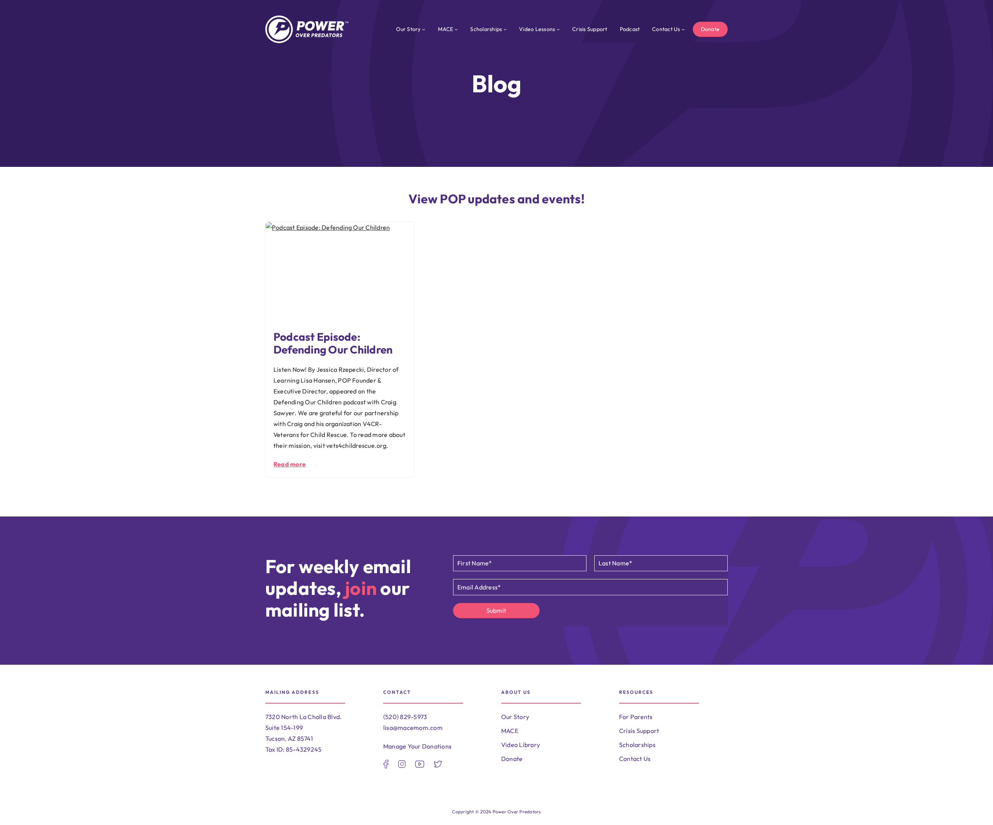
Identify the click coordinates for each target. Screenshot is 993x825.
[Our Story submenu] (423, 29)
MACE (509, 731)
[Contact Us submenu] (683, 29)
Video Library (520, 745)
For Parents (636, 717)
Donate (710, 29)
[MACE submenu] (456, 29)
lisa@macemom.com (413, 727)
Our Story (515, 717)
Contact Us (634, 759)
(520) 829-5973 (405, 717)
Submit (496, 610)
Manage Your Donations (417, 746)
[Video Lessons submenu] (558, 29)
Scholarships (637, 745)
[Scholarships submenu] (505, 29)
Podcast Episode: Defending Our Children (333, 343)
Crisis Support (639, 731)
